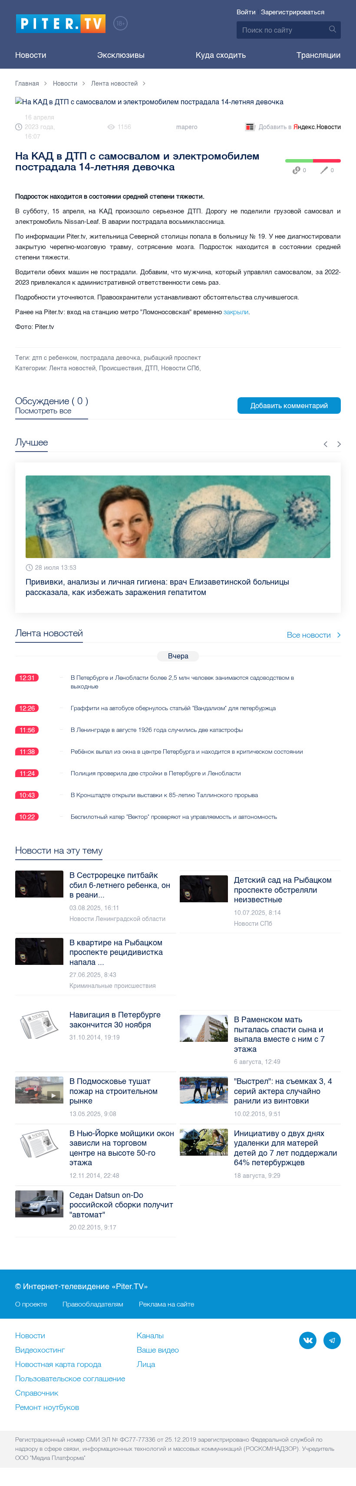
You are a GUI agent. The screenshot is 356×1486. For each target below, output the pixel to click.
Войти (246, 12)
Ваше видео (158, 1350)
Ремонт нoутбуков (47, 1407)
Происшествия (120, 368)
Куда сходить (221, 55)
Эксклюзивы (121, 55)
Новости (30, 55)
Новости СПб (180, 368)
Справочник (36, 1393)
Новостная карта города (58, 1364)
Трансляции (319, 55)
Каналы (150, 1336)
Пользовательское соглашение (70, 1379)
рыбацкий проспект (172, 358)
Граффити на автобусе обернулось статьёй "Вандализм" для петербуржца (173, 697)
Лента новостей (72, 368)
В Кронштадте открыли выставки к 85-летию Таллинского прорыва (164, 784)
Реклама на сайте (166, 1303)
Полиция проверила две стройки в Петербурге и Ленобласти (156, 763)
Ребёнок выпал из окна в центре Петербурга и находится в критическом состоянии (187, 741)
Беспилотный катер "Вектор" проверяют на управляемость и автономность (174, 806)
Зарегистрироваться (292, 12)
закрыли (236, 312)
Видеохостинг (40, 1350)
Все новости (309, 624)
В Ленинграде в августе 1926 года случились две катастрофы (157, 719)
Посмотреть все (43, 410)
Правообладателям (93, 1303)
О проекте (31, 1303)
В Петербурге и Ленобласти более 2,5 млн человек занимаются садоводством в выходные (182, 671)
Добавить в (300, 127)
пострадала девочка (110, 358)
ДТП (151, 368)
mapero (187, 127)
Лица (146, 1364)
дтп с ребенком (54, 358)
